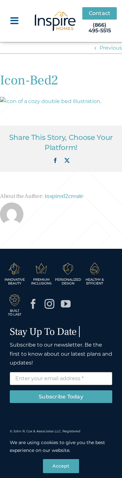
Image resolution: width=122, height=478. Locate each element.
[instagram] (49, 304)
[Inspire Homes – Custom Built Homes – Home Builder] (55, 13)
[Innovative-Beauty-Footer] (15, 263)
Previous (111, 48)
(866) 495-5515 (99, 28)
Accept (60, 466)
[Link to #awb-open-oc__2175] (14, 20)
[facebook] (33, 304)
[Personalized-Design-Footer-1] (68, 263)
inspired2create (64, 196)
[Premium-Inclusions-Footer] (41, 263)
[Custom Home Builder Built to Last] (15, 294)
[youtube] (66, 304)
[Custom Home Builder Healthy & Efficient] (95, 263)
